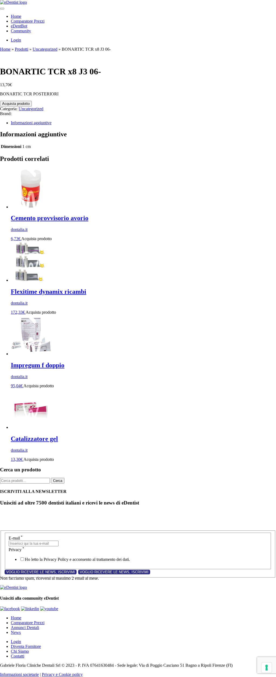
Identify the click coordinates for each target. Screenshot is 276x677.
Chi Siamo (20, 651)
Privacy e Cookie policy (62, 674)
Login (16, 40)
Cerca (57, 481)
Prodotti (21, 49)
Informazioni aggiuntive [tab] (31, 122)
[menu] (2, 8)
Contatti (17, 656)
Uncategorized (45, 49)
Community (21, 31)
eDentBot (19, 26)
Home (16, 16)
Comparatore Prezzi (27, 21)
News (16, 632)
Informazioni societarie (19, 674)
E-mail (16, 538)
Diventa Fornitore (26, 646)
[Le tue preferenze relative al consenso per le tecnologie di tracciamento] (266, 667)
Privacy (16, 549)
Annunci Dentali (25, 627)
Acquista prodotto (16, 104)
